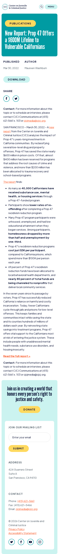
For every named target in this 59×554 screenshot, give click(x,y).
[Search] (41, 7)
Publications (20, 23)
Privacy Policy (16, 529)
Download (16, 79)
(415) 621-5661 (25, 501)
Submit (18, 448)
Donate (29, 409)
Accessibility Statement (22, 533)
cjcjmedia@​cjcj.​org (34, 120)
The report (9, 181)
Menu (51, 6)
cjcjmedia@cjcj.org (26, 509)
